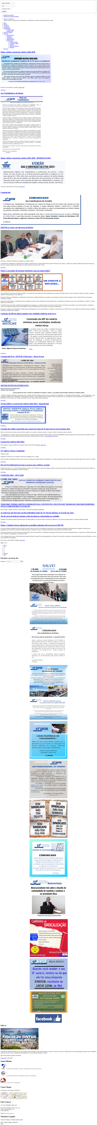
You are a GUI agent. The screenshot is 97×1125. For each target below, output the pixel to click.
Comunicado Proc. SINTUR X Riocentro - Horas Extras (22, 356)
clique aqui (21, 87)
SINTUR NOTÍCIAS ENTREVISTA (15, 385)
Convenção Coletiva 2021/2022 (12, 442)
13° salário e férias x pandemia (13, 451)
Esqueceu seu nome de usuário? (11, 16)
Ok (22, 561)
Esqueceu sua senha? (9, 15)
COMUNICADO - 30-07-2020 (12, 475)
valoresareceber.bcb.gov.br (51, 436)
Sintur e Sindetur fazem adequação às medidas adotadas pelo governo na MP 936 (32, 525)
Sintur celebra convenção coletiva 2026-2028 (18, 52)
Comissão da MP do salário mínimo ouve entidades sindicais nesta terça (28, 314)
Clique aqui (3, 1058)
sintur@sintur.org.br (9, 1113)
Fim (5, 555)
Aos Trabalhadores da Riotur (12, 93)
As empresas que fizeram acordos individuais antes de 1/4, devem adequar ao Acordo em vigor (37, 513)
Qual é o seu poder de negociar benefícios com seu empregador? (25, 271)
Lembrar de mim (6, 8)
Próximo (6, 553)
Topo (2, 1123)
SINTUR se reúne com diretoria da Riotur (17, 227)
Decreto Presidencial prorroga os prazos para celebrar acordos (25, 465)
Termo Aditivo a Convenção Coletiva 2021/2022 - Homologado (25, 404)
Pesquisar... (3, 561)
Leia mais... (3, 90)
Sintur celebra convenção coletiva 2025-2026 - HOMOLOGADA (26, 158)
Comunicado (5, 192)
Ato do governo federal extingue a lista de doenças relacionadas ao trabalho (30, 516)
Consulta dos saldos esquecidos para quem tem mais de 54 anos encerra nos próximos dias (35, 429)
